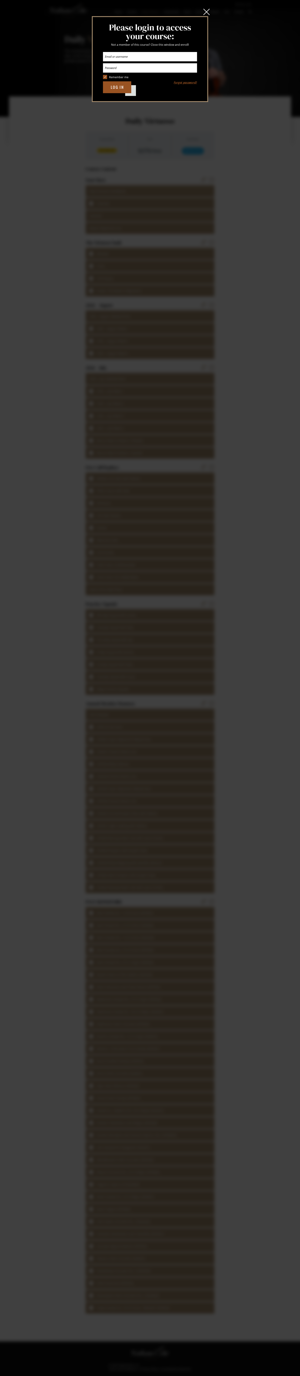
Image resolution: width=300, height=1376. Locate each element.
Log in (117, 87)
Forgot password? (185, 82)
